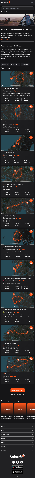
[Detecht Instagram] (17, 462)
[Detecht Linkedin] (13, 462)
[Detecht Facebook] (21, 462)
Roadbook (4, 12)
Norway (11, 12)
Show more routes (17, 390)
